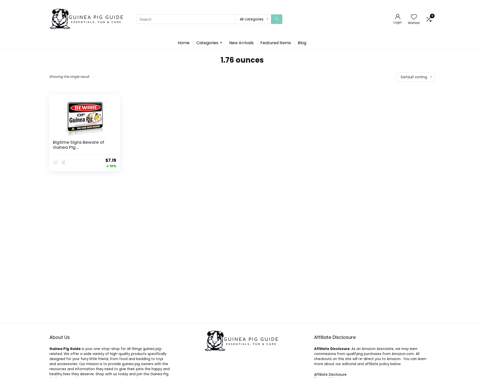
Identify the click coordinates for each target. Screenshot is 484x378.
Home (184, 43)
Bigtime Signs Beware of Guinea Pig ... (78, 144)
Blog (302, 43)
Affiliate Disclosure (330, 374)
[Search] (276, 19)
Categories (207, 43)
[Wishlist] (414, 17)
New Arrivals (241, 43)
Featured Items (275, 43)
